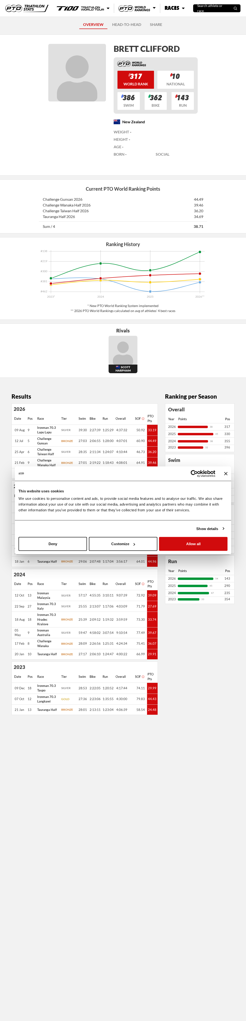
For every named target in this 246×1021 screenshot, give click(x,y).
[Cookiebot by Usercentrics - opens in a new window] (194, 473)
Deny (53, 544)
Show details (207, 528)
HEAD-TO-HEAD (126, 24)
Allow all (193, 544)
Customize (120, 544)
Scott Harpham (123, 368)
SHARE (156, 24)
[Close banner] (226, 473)
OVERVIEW (93, 24)
